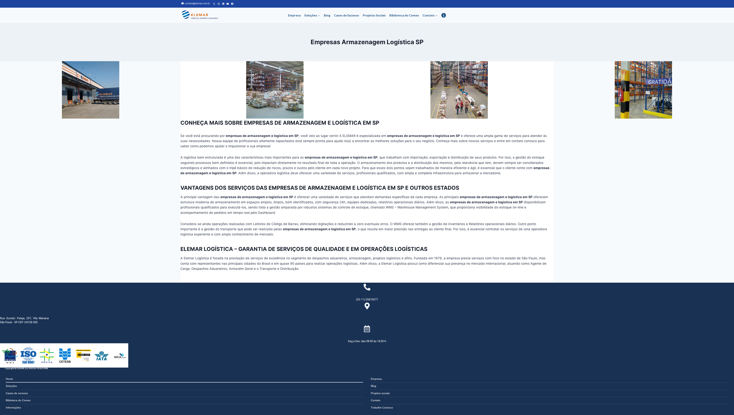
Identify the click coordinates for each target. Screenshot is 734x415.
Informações (13, 407)
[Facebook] (232, 4)
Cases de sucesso (17, 393)
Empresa (294, 15)
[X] (214, 4)
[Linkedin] (223, 4)
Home (9, 378)
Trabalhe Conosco (382, 407)
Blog (327, 15)
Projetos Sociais (374, 15)
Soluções (11, 385)
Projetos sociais (380, 393)
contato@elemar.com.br (197, 3)
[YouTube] (227, 4)
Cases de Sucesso (346, 15)
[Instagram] (218, 4)
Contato (375, 400)
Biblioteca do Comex (404, 15)
